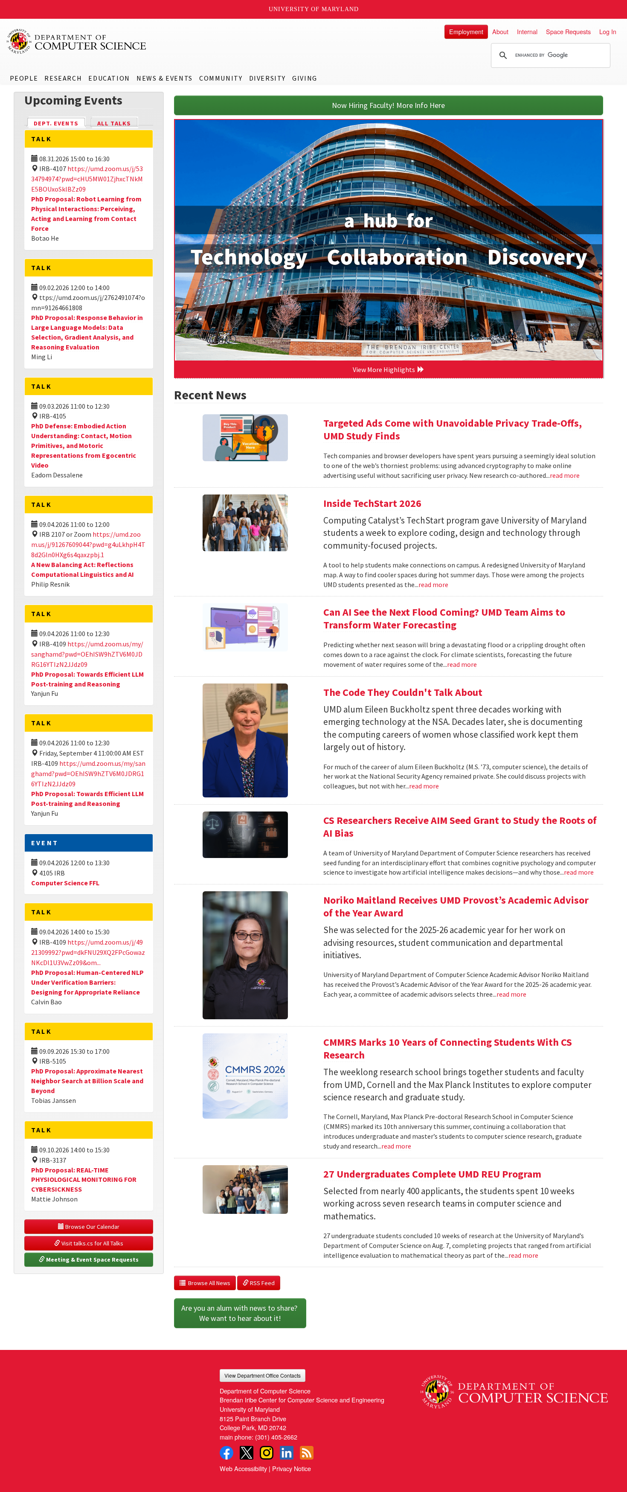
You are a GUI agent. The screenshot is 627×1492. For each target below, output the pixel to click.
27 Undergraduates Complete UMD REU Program (432, 1174)
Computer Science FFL (65, 882)
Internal (527, 31)
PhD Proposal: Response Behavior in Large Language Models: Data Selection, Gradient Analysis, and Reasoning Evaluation (87, 332)
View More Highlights (385, 369)
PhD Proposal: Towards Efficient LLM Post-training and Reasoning (87, 798)
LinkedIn (286, 1453)
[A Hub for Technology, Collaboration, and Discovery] (389, 240)
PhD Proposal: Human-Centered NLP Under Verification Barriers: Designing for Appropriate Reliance (87, 982)
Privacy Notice (291, 1468)
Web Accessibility (243, 1468)
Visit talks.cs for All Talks (91, 1243)
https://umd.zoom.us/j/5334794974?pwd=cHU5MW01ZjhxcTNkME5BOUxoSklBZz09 (87, 178)
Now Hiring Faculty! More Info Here (388, 105)
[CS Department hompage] (514, 1388)
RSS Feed (262, 1283)
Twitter (246, 1453)
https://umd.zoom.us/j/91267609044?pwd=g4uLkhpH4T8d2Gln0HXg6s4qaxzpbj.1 (88, 544)
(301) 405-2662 (276, 1436)
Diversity (267, 78)
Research (63, 78)
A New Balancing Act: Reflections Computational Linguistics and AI (82, 569)
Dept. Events (60, 123)
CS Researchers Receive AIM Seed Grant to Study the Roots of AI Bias (460, 827)
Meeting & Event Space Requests (92, 1259)
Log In (607, 31)
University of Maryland (314, 9)
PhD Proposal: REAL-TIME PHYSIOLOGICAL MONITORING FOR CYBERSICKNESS (83, 1180)
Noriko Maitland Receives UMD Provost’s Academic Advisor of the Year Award (456, 906)
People (24, 78)
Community (220, 78)
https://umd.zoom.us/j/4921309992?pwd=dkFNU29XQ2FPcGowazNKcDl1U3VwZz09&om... (88, 952)
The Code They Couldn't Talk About (402, 692)
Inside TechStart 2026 (372, 503)
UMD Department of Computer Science (76, 41)
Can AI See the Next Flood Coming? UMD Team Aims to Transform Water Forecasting (444, 618)
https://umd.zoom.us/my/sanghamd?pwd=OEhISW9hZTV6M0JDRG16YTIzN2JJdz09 (87, 654)
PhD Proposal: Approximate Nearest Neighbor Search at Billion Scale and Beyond (87, 1081)
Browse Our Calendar (91, 1226)
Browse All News (208, 1283)
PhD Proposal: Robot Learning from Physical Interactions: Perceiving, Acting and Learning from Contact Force (86, 214)
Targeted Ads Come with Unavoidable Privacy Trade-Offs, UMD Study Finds (452, 429)
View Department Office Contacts (262, 1375)
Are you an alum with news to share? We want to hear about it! (240, 1313)
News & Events (164, 78)
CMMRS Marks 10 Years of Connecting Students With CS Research (447, 1048)
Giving (304, 78)
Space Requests (568, 31)
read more (565, 475)
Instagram (266, 1453)
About (500, 31)
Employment (466, 31)
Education (109, 78)
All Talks (114, 123)
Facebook (226, 1453)
